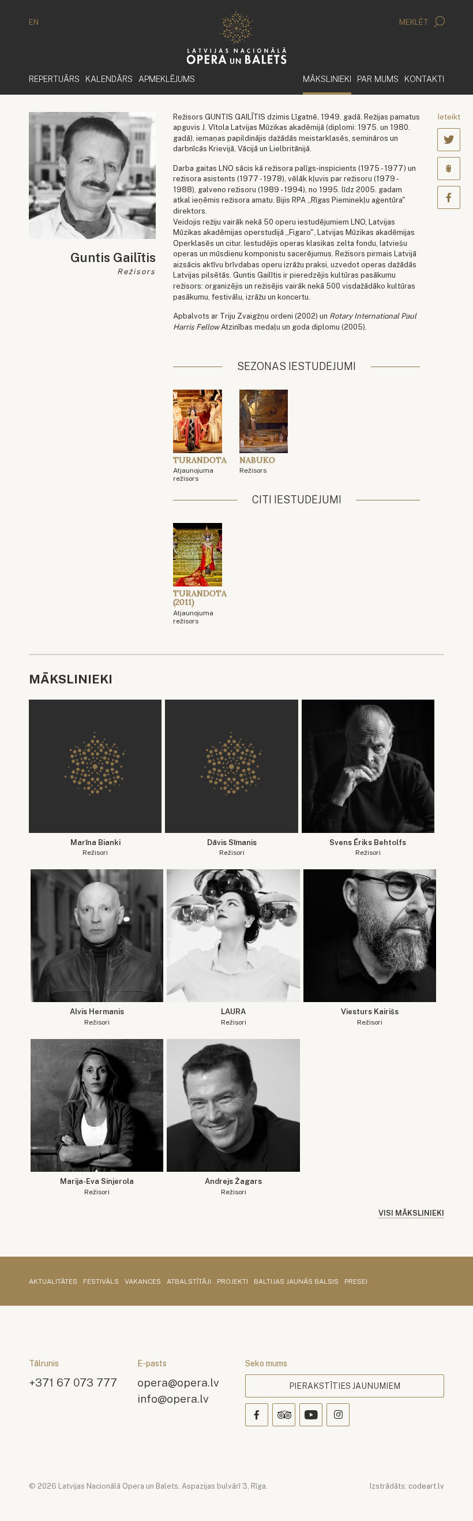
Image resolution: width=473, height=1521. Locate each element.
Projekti (232, 1282)
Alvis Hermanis (97, 1016)
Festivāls (101, 1282)
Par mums (378, 79)
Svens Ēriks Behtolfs (367, 847)
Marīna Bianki (95, 847)
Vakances (143, 1282)
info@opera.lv (173, 1398)
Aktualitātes (53, 1282)
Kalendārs (109, 79)
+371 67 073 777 (73, 1382)
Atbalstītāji (189, 1282)
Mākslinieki (327, 78)
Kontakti (424, 79)
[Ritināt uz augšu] (447, 1495)
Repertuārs (54, 79)
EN (34, 22)
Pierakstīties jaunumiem (344, 1386)
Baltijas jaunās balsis (296, 1282)
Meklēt (414, 22)
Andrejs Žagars (233, 1186)
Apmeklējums (166, 79)
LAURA (233, 1016)
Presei (355, 1282)
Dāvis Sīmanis (232, 847)
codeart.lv (426, 1486)
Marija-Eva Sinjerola (97, 1186)
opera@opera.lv (178, 1382)
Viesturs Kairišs (370, 1016)
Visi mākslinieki (411, 1213)
